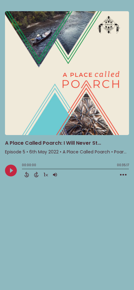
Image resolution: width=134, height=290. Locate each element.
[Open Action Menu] (123, 175)
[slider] (23, 169)
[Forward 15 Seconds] (36, 174)
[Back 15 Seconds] (26, 174)
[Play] (11, 170)
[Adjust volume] (55, 174)
